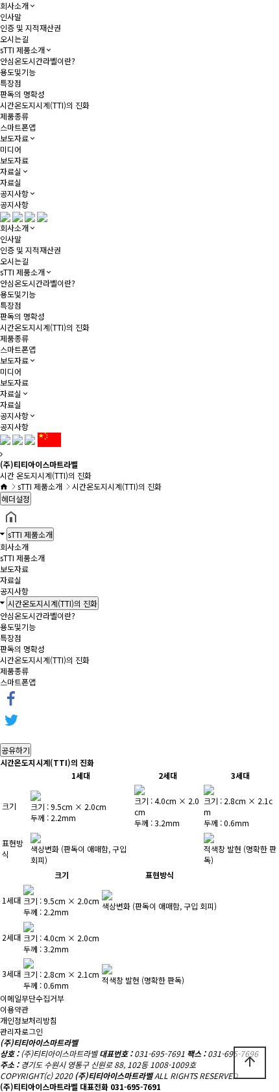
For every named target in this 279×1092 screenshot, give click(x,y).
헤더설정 (15, 498)
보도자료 (14, 138)
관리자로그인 (21, 1031)
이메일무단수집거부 (32, 998)
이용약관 (14, 1009)
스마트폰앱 (18, 127)
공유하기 (15, 750)
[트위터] (11, 719)
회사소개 (14, 5)
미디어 (10, 149)
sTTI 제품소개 (22, 49)
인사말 (10, 16)
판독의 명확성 (22, 93)
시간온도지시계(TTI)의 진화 (45, 104)
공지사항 (14, 193)
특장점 (10, 82)
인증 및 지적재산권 (30, 27)
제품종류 (14, 115)
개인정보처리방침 (28, 1020)
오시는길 (14, 38)
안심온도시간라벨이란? (37, 60)
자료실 (10, 171)
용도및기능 (18, 71)
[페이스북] (11, 697)
